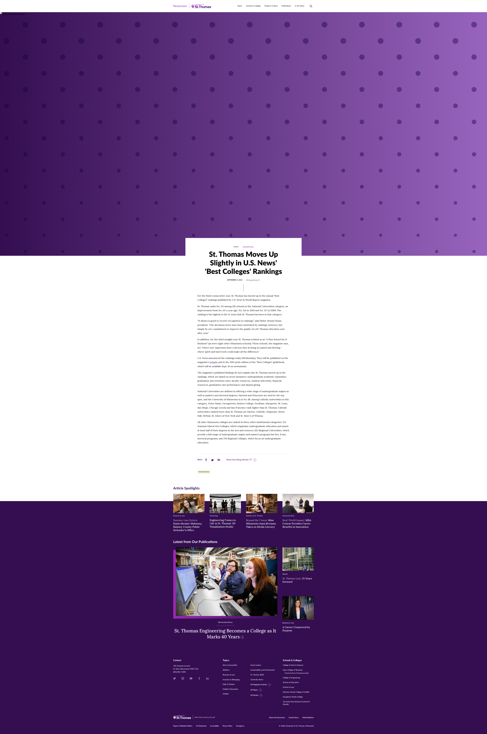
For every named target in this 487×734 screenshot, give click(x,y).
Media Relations (308, 718)
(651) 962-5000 (179, 672)
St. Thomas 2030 (257, 675)
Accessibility (214, 726)
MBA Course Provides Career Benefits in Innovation (296, 523)
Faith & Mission (229, 684)
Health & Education (230, 689)
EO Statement (201, 726)
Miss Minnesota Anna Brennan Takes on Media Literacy (261, 523)
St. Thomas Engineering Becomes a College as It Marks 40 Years (225, 634)
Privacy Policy (227, 726)
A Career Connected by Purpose (296, 629)
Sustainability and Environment (262, 670)
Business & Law (229, 675)
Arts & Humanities (230, 665)
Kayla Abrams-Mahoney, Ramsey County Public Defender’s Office (187, 525)
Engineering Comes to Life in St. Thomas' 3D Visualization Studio (223, 523)
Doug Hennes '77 (254, 280)
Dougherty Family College (293, 697)
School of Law (288, 687)
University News (248, 247)
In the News (299, 6)
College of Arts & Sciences (293, 665)
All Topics (254, 690)
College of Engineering (291, 678)
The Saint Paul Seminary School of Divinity (296, 703)
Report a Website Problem (182, 726)
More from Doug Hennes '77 (239, 460)
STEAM (226, 694)
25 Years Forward (297, 580)
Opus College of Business (296, 671)
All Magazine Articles (258, 685)
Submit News (294, 718)
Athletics (226, 670)
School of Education (291, 682)
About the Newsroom (277, 718)
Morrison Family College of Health (296, 692)
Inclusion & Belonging (231, 680)
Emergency (240, 726)
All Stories (254, 695)
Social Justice (255, 665)
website (214, 362)
